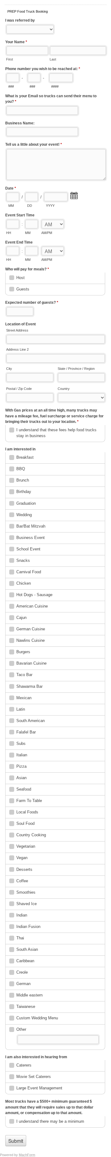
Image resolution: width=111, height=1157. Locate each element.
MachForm (27, 1155)
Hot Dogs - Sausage (34, 594)
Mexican (23, 697)
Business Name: (20, 123)
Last (53, 59)
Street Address (17, 330)
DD (29, 205)
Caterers (23, 1065)
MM (11, 205)
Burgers (23, 652)
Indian (21, 915)
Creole (22, 972)
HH (8, 233)
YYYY (50, 205)
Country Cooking (31, 835)
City (9, 368)
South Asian (27, 949)
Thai (20, 938)
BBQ (20, 468)
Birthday (23, 491)
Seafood (23, 789)
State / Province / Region (76, 368)
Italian (21, 755)
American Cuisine (32, 606)
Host (20, 277)
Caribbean (25, 961)
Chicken (23, 583)
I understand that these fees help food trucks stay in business (56, 433)
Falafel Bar (26, 732)
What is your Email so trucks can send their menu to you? (51, 99)
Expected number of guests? (31, 302)
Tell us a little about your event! (33, 144)
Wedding (24, 514)
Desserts (24, 869)
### (11, 86)
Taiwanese (25, 1006)
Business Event (30, 537)
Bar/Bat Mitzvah (30, 526)
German (23, 983)
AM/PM (46, 233)
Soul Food (25, 823)
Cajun (21, 617)
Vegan (21, 857)
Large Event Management (39, 1088)
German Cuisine (30, 629)
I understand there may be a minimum (50, 1121)
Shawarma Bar (29, 686)
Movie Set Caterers (33, 1076)
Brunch (22, 480)
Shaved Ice (26, 903)
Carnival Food (28, 572)
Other (21, 1029)
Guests (22, 289)
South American (30, 720)
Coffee (22, 881)
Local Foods (27, 812)
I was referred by (20, 20)
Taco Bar (24, 674)
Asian (21, 777)
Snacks (23, 560)
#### (55, 86)
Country (64, 389)
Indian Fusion (28, 926)
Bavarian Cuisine (31, 663)
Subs (21, 743)
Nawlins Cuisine (30, 640)
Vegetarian (25, 846)
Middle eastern (29, 995)
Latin (20, 709)
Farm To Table (29, 800)
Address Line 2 (17, 349)
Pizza (21, 766)
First (9, 59)
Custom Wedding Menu (37, 1018)
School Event (28, 549)
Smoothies (25, 892)
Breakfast (25, 457)
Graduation (26, 503)
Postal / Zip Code (19, 389)
